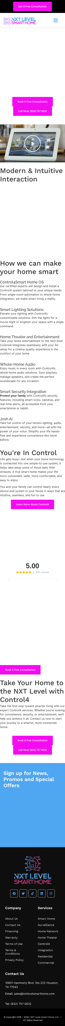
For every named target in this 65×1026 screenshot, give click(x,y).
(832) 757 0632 (21, 1004)
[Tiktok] (32, 893)
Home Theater (47, 937)
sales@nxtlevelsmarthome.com (34, 993)
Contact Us (12, 925)
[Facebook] (14, 893)
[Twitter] (23, 893)
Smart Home (46, 918)
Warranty (11, 937)
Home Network (48, 931)
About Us (11, 918)
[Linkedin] (42, 893)
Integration (45, 950)
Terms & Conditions (12, 951)
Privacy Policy (14, 960)
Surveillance (46, 925)
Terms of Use (14, 944)
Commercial (46, 962)
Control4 (44, 944)
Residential (45, 956)
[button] (32, 143)
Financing (11, 931)
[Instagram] (51, 893)
